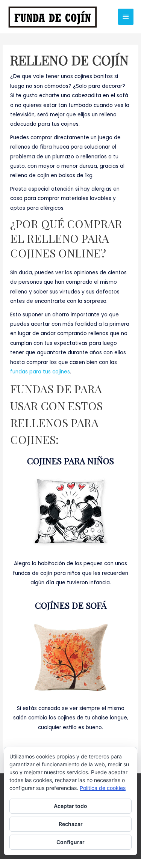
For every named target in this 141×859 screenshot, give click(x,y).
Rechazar (71, 824)
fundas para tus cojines (40, 371)
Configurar (70, 842)
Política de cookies (103, 788)
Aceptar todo (70, 806)
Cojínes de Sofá (70, 605)
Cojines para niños (70, 460)
